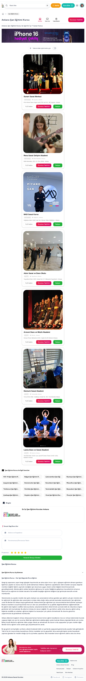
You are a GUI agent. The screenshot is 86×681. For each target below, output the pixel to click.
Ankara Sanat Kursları (62, 665)
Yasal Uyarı (59, 672)
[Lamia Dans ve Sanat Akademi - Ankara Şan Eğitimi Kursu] (43, 435)
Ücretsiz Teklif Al (44, 106)
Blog (72, 665)
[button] (27, 5)
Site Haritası (69, 672)
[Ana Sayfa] (3, 5)
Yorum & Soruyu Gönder (31, 558)
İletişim (57, 106)
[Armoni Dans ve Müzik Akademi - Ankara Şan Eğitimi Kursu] (43, 317)
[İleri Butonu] (25, 74)
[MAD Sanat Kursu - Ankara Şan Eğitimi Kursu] (43, 199)
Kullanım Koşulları (78, 669)
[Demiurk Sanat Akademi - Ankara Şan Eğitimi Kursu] (43, 376)
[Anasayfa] (3, 14)
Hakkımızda (73, 660)
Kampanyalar (60, 669)
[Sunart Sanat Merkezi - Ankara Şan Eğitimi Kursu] (43, 81)
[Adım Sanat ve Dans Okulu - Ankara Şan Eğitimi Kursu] (43, 258)
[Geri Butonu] (60, 74)
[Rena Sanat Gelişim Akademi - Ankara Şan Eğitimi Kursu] (43, 140)
